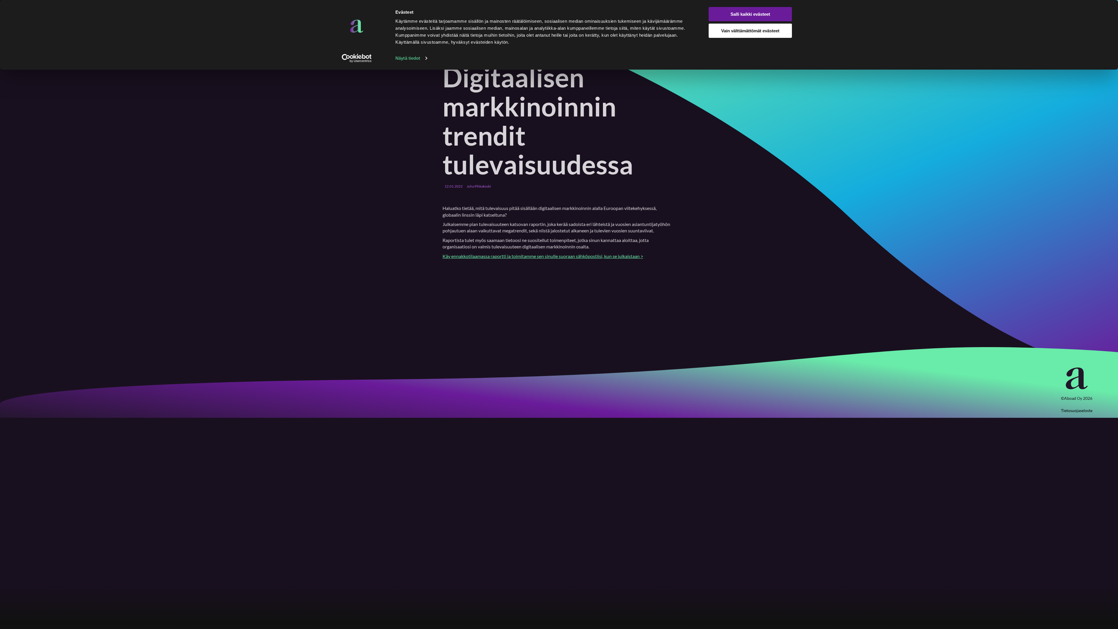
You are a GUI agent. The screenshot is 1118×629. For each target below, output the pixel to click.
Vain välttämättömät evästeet (750, 30)
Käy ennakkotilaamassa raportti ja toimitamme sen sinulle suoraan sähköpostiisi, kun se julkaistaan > (543, 256)
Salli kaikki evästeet (750, 14)
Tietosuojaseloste (1076, 410)
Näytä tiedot (407, 58)
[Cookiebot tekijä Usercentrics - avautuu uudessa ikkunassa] (356, 58)
